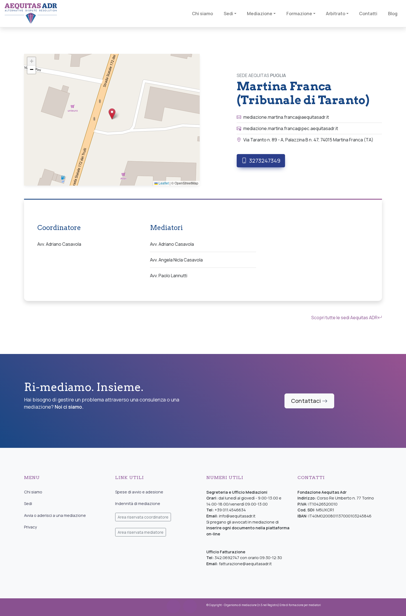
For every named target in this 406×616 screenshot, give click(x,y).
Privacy (30, 527)
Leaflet (163, 183)
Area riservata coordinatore (143, 517)
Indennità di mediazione (137, 503)
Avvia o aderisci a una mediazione (55, 515)
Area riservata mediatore (141, 532)
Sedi (28, 503)
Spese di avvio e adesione (139, 492)
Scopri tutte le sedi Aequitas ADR (344, 317)
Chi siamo (33, 492)
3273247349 (264, 160)
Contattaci (306, 401)
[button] (112, 114)
